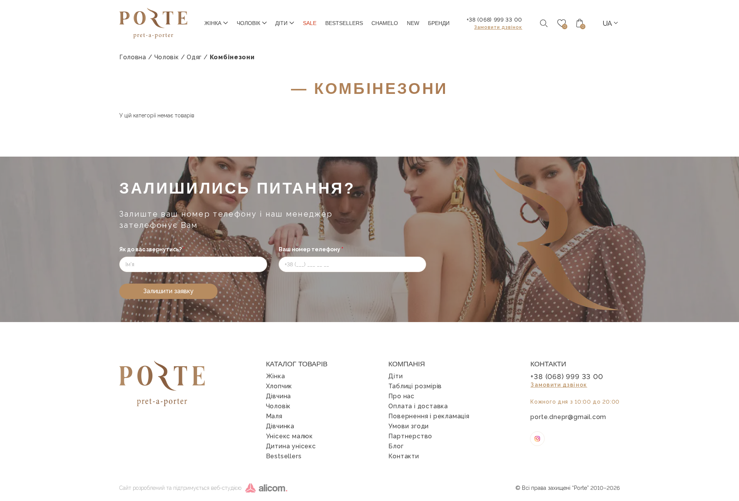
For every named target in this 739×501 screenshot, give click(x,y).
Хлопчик (279, 386)
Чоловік (166, 57)
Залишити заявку (168, 291)
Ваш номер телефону (311, 249)
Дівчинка (280, 426)
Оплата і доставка (418, 406)
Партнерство (410, 436)
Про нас (401, 396)
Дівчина (278, 396)
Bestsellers (284, 456)
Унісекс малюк (289, 436)
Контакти (403, 456)
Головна (132, 57)
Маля (274, 416)
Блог (395, 446)
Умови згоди (408, 426)
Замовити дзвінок (498, 27)
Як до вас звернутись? (152, 249)
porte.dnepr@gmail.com (568, 417)
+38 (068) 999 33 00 (494, 19)
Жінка (275, 376)
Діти (395, 376)
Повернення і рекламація (428, 416)
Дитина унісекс (291, 446)
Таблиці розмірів (415, 386)
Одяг (194, 57)
